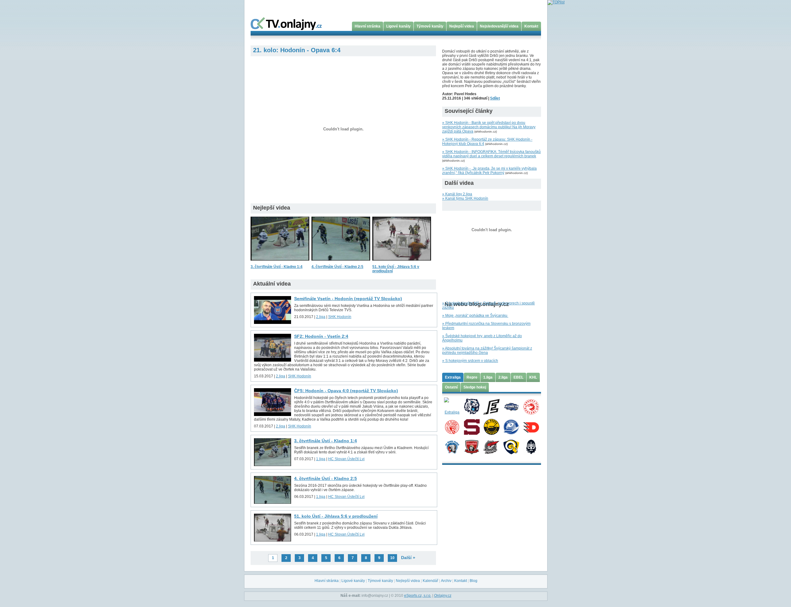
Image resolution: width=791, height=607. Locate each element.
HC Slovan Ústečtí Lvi (346, 459)
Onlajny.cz (442, 595)
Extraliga (453, 377)
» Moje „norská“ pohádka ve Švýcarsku (475, 315)
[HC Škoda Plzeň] (452, 446)
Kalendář (430, 581)
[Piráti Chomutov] (491, 446)
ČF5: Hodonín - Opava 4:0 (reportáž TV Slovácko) (346, 390)
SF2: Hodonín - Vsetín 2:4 (321, 336)
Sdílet (495, 98)
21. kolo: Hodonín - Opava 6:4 (297, 50)
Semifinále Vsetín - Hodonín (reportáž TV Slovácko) (348, 298)
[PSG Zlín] (511, 446)
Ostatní (451, 387)
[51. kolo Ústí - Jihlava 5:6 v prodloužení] (401, 262)
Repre (472, 377)
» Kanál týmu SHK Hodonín (465, 198)
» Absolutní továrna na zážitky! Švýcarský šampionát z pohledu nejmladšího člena (487, 350)
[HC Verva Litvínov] (491, 426)
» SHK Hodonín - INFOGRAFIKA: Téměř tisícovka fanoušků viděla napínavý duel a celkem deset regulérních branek (491, 154)
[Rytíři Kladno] (531, 446)
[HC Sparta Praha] (472, 426)
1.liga (320, 459)
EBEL (518, 377)
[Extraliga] (452, 406)
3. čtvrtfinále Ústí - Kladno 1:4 (276, 267)
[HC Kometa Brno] (511, 406)
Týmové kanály (430, 26)
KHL (533, 377)
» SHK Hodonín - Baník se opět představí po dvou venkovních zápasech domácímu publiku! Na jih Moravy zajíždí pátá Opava (488, 127)
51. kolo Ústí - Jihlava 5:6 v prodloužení (336, 516)
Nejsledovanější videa (499, 26)
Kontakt (531, 26)
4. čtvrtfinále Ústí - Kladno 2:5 (337, 267)
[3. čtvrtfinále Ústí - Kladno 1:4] (280, 262)
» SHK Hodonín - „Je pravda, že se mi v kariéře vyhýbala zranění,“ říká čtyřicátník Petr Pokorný (489, 170)
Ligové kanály (398, 26)
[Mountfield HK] (472, 446)
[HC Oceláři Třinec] (531, 406)
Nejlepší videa (461, 26)
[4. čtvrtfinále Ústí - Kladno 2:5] (340, 262)
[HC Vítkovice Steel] (511, 426)
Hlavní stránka (367, 26)
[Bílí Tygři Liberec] (472, 406)
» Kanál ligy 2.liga (457, 194)
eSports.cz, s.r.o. (417, 595)
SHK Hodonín (339, 317)
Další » (408, 557)
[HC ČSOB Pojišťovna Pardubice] (531, 426)
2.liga (320, 317)
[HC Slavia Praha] (452, 426)
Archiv (446, 581)
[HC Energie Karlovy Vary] (491, 406)
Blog (473, 581)
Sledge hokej (474, 387)
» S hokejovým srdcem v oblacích (470, 361)
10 (392, 558)
